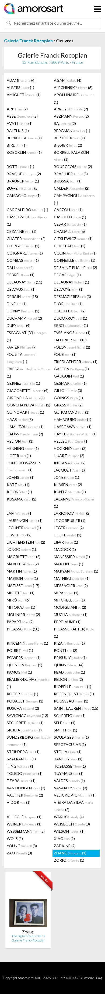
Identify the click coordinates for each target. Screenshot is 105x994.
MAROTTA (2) (23, 564)
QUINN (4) (68, 665)
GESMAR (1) (70, 383)
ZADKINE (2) (65, 845)
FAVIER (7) (22, 347)
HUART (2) (69, 455)
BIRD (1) (17, 145)
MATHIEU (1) (72, 578)
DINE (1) (17, 303)
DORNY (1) (23, 311)
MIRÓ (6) (18, 600)
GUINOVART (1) (25, 412)
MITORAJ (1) (21, 607)
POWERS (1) (24, 657)
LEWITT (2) (19, 535)
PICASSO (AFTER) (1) (74, 632)
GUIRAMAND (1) (71, 412)
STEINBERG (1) (23, 751)
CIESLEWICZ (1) (73, 238)
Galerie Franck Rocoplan (28, 40)
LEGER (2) (69, 527)
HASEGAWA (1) (73, 426)
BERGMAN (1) (72, 130)
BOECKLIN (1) (24, 152)
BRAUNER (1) (23, 181)
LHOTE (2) (67, 535)
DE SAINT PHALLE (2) (75, 267)
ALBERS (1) (20, 87)
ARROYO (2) (71, 109)
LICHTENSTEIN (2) (26, 542)
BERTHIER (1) (69, 138)
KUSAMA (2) (21, 499)
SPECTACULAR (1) (70, 744)
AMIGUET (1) (24, 94)
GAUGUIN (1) (69, 376)
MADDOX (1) (65, 549)
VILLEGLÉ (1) (24, 816)
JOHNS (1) (20, 477)
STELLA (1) (68, 751)
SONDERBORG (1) (28, 741)
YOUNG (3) (22, 845)
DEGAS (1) (67, 274)
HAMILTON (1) (25, 426)
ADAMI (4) (21, 80)
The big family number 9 (28, 936)
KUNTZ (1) (70, 491)
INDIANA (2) (70, 463)
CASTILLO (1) (70, 217)
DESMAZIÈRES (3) (72, 296)
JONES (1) (66, 477)
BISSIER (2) (68, 145)
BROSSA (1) (68, 181)
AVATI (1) (20, 123)
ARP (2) (17, 109)
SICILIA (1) (24, 730)
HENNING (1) (23, 448)
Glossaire (87, 978)
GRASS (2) (68, 405)
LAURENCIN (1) (25, 520)
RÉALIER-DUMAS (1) (28, 683)
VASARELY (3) (70, 788)
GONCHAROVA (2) (28, 405)
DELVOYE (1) (68, 289)
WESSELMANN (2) (26, 831)
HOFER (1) (19, 455)
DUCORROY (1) (70, 318)
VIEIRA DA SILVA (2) (73, 806)
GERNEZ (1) (23, 383)
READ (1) (69, 672)
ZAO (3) (19, 853)
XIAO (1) (64, 838)
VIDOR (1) (18, 802)
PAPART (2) (20, 621)
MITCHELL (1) (69, 600)
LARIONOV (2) (72, 513)
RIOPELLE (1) (72, 686)
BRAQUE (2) (24, 173)
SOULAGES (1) (71, 737)
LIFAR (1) (66, 542)
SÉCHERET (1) (25, 722)
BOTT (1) (20, 166)
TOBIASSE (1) (70, 766)
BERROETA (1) (24, 138)
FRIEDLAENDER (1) (75, 361)
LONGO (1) (21, 549)
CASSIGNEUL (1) (27, 220)
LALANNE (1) (74, 503)
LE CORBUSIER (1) (69, 520)
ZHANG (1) (70, 853)
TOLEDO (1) (25, 773)
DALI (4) (20, 267)
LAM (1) (20, 513)
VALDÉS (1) (69, 780)
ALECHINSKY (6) (73, 87)
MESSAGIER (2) (71, 585)
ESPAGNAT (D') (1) (27, 336)
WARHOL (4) (69, 816)
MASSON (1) (22, 578)
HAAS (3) (20, 419)
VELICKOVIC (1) (75, 795)
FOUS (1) (65, 354)
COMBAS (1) (23, 260)
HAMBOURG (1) (72, 419)
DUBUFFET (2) (70, 311)
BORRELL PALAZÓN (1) (71, 156)
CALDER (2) (71, 188)
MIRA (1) (66, 593)
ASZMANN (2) (71, 116)
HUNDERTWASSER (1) (23, 466)
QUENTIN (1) (24, 665)
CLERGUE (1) (23, 246)
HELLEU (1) (71, 441)
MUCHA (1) (71, 614)
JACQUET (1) (69, 470)
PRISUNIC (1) (70, 657)
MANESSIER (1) (72, 556)
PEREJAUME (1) (67, 621)
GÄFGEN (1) (71, 369)
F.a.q (99, 978)
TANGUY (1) (68, 759)
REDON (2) (68, 679)
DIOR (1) (68, 303)
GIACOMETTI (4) (27, 390)
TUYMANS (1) (68, 773)
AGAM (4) (67, 80)
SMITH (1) (65, 730)
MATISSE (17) (23, 585)
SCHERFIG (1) (70, 715)
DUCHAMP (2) (24, 318)
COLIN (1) (75, 253)
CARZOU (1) (68, 209)
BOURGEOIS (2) (73, 166)
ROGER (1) (22, 694)
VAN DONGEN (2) (26, 788)
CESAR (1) (70, 224)
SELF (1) (64, 722)
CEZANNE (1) (21, 231)
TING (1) (20, 766)
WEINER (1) (24, 824)
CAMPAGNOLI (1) (74, 199)
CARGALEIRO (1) (27, 209)
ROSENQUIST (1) (74, 694)
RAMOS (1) (19, 672)
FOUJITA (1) (21, 358)
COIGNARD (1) (25, 253)
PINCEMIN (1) (27, 643)
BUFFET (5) (22, 188)
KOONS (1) (19, 491)
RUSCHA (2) (23, 708)
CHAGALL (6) (69, 231)
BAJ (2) (65, 123)
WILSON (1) (69, 831)
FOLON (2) (72, 347)
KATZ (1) (18, 484)
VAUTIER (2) (25, 795)
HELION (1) (20, 441)
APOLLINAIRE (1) (74, 98)
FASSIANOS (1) (72, 332)
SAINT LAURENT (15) (76, 708)
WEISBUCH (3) (72, 824)
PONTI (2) (65, 650)
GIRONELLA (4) (26, 397)
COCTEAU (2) (69, 246)
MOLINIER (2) (23, 614)
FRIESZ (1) (28, 372)
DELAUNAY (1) (71, 282)
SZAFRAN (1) (21, 759)
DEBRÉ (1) (20, 274)
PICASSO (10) (23, 629)
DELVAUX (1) (21, 289)
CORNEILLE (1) (74, 260)
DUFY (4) (18, 325)
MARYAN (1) (76, 571)
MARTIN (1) (68, 564)
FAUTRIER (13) (70, 340)
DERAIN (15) (22, 296)
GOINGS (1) (68, 397)
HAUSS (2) (25, 434)
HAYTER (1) (75, 434)
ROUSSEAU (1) (71, 701)
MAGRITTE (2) (23, 556)
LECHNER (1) (24, 527)
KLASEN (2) (68, 484)
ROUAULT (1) (25, 701)
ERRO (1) (71, 325)
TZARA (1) (21, 780)
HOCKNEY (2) (70, 448)
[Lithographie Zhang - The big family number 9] (28, 903)
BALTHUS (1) (18, 130)
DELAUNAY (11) (24, 282)
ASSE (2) (22, 116)
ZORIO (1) (69, 860)
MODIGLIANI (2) (70, 607)
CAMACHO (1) (24, 195)
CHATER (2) (26, 238)
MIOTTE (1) (20, 593)
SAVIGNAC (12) (27, 715)
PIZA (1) (69, 643)
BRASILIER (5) (71, 173)
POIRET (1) (20, 650)
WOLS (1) (15, 838)
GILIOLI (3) (68, 390)
